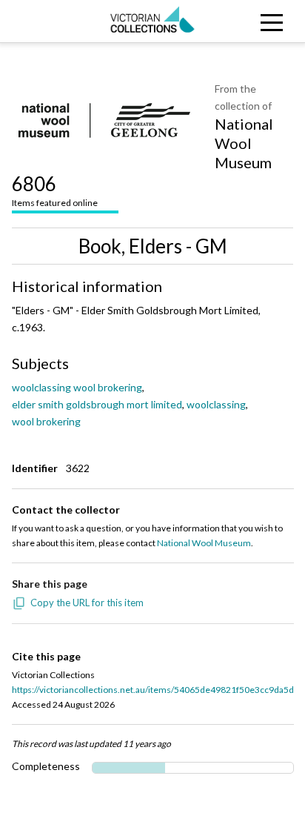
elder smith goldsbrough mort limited (97, 404)
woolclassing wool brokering (77, 387)
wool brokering (46, 421)
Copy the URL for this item (87, 602)
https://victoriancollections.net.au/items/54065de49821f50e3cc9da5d (153, 689)
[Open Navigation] (267, 21)
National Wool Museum (244, 143)
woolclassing (216, 404)
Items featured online (55, 190)
